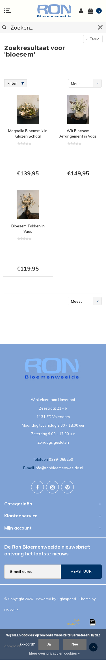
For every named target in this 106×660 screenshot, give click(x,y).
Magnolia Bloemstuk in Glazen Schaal (27, 133)
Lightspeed (66, 599)
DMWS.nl (11, 610)
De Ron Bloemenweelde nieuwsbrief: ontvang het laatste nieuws (47, 550)
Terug (94, 39)
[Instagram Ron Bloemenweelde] (52, 487)
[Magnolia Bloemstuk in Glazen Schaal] (28, 109)
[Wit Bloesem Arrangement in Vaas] (78, 109)
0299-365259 (61, 459)
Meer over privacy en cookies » (54, 653)
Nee (75, 644)
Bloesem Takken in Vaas (28, 229)
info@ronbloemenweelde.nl (59, 468)
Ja (49, 644)
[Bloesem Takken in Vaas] (28, 204)
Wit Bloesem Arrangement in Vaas (78, 133)
